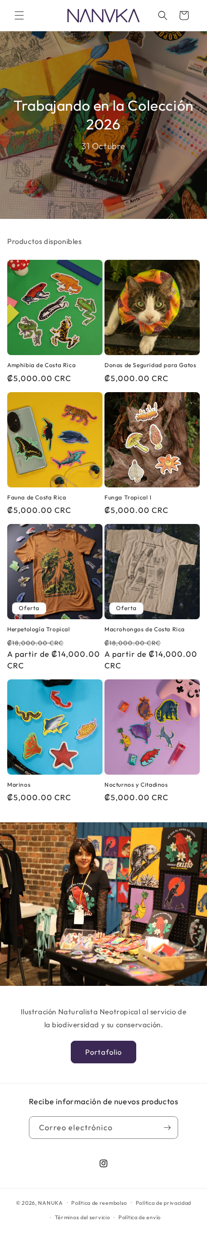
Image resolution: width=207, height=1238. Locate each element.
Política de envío (139, 1217)
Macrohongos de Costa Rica (144, 629)
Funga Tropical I (128, 497)
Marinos (18, 784)
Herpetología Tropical (38, 629)
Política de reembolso (99, 1203)
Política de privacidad (163, 1203)
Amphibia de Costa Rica (41, 365)
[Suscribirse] (167, 1127)
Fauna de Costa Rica (36, 497)
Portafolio (103, 1052)
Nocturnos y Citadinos (136, 784)
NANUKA (50, 1202)
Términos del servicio (82, 1217)
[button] (19, 15)
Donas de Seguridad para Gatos (150, 365)
